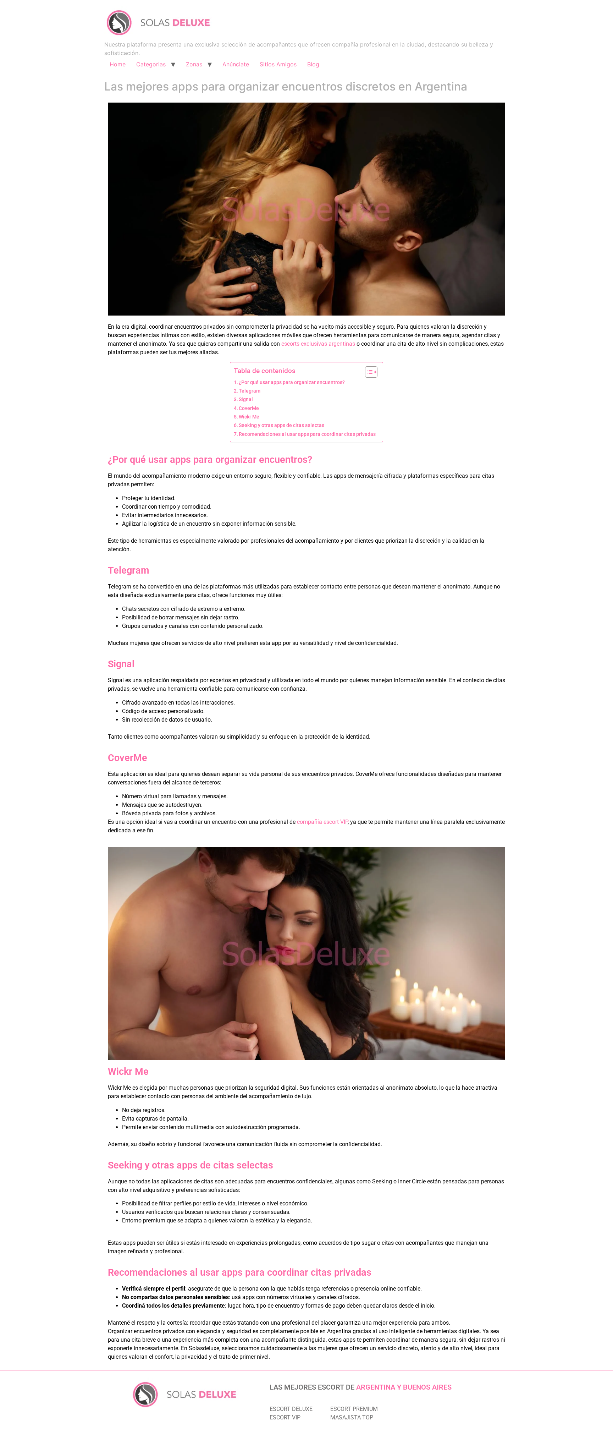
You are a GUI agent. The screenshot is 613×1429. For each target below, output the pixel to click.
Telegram (249, 391)
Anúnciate (235, 64)
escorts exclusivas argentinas (318, 343)
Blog (313, 64)
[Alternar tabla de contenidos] (368, 372)
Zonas (194, 64)
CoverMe (249, 408)
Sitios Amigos (278, 64)
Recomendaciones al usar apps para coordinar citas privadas (307, 434)
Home (118, 64)
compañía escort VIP (322, 821)
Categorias (151, 64)
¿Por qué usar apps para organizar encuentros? (292, 382)
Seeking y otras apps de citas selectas (281, 425)
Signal (246, 399)
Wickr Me (249, 417)
